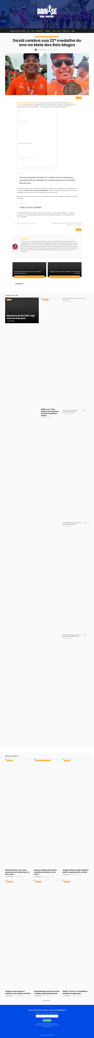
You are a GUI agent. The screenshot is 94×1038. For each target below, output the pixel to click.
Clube (32, 31)
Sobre (73, 31)
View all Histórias (46, 1000)
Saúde (58, 31)
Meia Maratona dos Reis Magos (50, 36)
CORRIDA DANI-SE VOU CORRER (17, 31)
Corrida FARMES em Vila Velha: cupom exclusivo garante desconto (72, 523)
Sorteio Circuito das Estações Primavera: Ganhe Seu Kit (69, 411)
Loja (28, 31)
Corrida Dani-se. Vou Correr (43, 760)
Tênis (53, 31)
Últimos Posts (66, 31)
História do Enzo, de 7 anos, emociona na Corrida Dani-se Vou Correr (17, 872)
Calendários (39, 31)
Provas (9, 299)
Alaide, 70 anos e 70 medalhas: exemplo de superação (75, 992)
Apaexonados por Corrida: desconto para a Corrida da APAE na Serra (71, 635)
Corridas (47, 31)
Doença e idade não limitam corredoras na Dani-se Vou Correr (45, 872)
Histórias (38, 36)
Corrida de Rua (67, 223)
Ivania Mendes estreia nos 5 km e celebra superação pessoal (46, 992)
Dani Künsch (42, 49)
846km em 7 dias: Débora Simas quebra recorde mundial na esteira (50, 412)
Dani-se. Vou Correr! (77, 223)
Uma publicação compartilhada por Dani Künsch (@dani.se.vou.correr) (36, 167)
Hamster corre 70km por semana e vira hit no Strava (72, 299)
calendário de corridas (58, 223)
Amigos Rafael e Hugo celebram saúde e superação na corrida (75, 871)
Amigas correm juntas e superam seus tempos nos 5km (17, 992)
